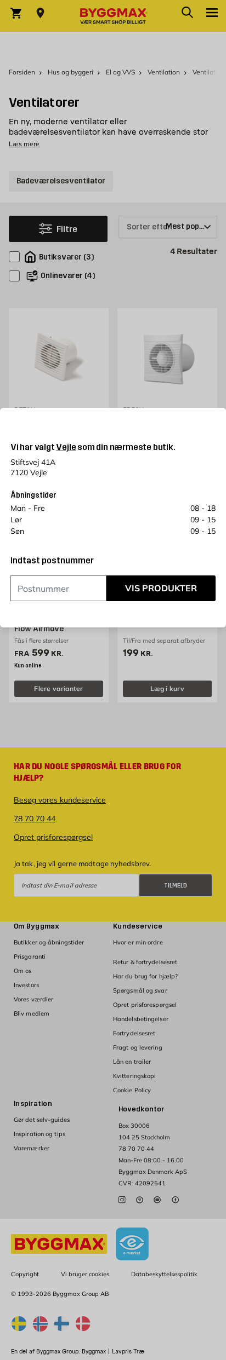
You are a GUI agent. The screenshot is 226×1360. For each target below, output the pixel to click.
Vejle (66, 447)
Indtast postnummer (52, 561)
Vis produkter (161, 588)
